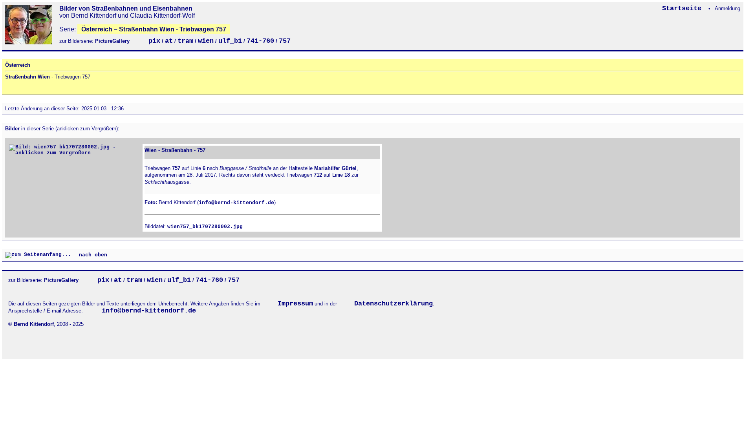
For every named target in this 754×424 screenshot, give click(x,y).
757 (285, 41)
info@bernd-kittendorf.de (236, 203)
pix (154, 41)
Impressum (295, 303)
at (169, 41)
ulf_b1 (230, 41)
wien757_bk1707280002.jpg (205, 227)
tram (185, 41)
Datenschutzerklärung (393, 303)
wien (206, 41)
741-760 (260, 41)
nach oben (91, 255)
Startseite (683, 8)
